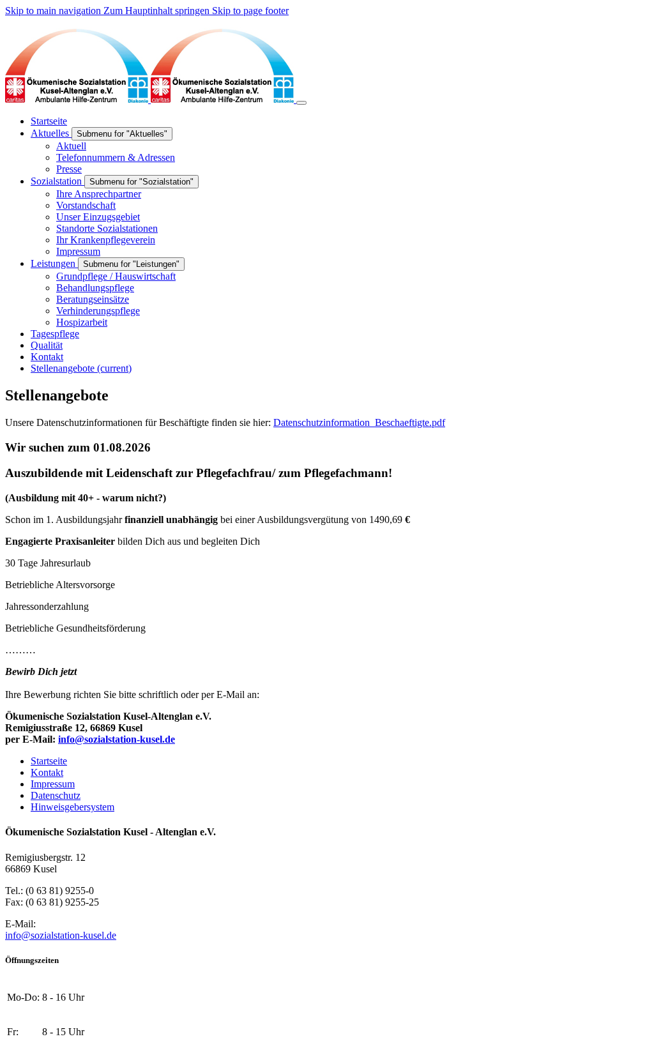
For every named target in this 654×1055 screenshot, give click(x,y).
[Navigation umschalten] (301, 103)
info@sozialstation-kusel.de (60, 935)
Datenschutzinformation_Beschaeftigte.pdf (359, 422)
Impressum (53, 783)
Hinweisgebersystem (72, 806)
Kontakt (47, 772)
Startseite (49, 760)
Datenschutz (55, 795)
